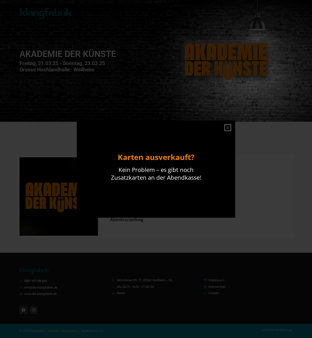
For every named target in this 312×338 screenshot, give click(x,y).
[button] (227, 127)
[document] (156, 169)
